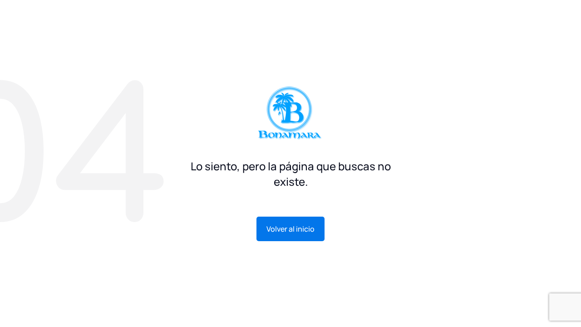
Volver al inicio (290, 229)
